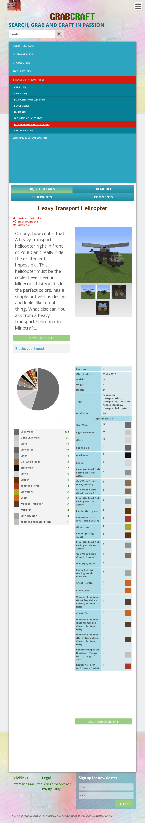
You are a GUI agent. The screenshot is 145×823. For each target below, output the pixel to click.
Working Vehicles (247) (28, 118)
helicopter (109, 394)
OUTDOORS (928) (23, 54)
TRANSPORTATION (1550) (28, 79)
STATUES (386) (21, 62)
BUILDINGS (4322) (23, 46)
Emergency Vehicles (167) (29, 99)
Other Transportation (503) (32, 124)
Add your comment (103, 722)
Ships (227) (20, 93)
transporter (110, 401)
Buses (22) (20, 112)
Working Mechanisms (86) (30, 137)
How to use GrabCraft (26, 784)
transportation (112, 398)
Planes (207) (21, 105)
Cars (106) (20, 87)
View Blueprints (41, 338)
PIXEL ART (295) (22, 71)
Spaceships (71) (23, 130)
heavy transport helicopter (115, 406)
